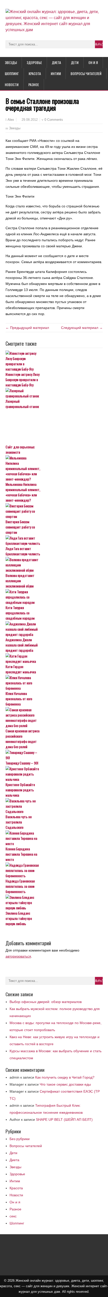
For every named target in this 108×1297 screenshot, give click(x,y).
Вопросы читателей (86, 73)
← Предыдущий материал (27, 328)
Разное (33, 84)
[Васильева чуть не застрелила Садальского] (54, 806)
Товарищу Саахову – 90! (22, 762)
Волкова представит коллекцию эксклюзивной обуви (20, 580)
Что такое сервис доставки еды (65, 1084)
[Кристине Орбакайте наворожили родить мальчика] (54, 774)
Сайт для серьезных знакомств (20, 449)
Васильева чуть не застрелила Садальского (19, 822)
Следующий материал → (82, 328)
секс (13, 1216)
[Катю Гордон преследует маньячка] (54, 658)
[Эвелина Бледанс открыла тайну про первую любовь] (54, 902)
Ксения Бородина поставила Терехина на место (21, 854)
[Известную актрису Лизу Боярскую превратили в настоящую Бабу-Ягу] (54, 361)
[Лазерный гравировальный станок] (54, 393)
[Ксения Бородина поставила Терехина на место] (54, 838)
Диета (56, 62)
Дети (75, 62)
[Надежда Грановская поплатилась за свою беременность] (54, 870)
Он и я (93, 62)
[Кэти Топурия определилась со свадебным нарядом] (54, 597)
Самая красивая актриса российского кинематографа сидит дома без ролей (22, 738)
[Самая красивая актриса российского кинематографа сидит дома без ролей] (54, 717)
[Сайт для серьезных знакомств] (54, 426)
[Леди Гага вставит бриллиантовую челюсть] (54, 540)
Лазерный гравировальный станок (22, 403)
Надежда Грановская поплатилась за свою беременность (20, 886)
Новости (12, 84)
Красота (35, 73)
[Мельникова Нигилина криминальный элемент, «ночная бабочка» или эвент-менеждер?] (54, 468)
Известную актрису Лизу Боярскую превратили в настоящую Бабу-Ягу (22, 379)
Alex (11, 120)
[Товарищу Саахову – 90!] (54, 755)
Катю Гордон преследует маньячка (21, 669)
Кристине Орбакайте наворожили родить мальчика (20, 790)
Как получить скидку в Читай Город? (64, 1077)
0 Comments (53, 120)
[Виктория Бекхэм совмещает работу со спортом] (54, 511)
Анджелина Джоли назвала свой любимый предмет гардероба (22, 645)
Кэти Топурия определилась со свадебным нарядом (20, 613)
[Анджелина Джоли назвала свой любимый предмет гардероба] (54, 629)
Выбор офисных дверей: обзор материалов (46, 1002)
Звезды (11, 62)
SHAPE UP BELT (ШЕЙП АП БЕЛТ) (64, 1119)
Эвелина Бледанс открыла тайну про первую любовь (19, 918)
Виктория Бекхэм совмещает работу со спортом (20, 527)
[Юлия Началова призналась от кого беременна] (54, 683)
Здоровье (34, 62)
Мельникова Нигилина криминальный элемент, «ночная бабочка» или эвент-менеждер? (23, 492)
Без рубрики (20, 1139)
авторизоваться (18, 956)
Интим (56, 73)
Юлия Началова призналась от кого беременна (19, 698)
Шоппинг (12, 73)
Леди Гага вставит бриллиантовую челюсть (23, 551)
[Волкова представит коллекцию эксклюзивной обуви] (54, 565)
